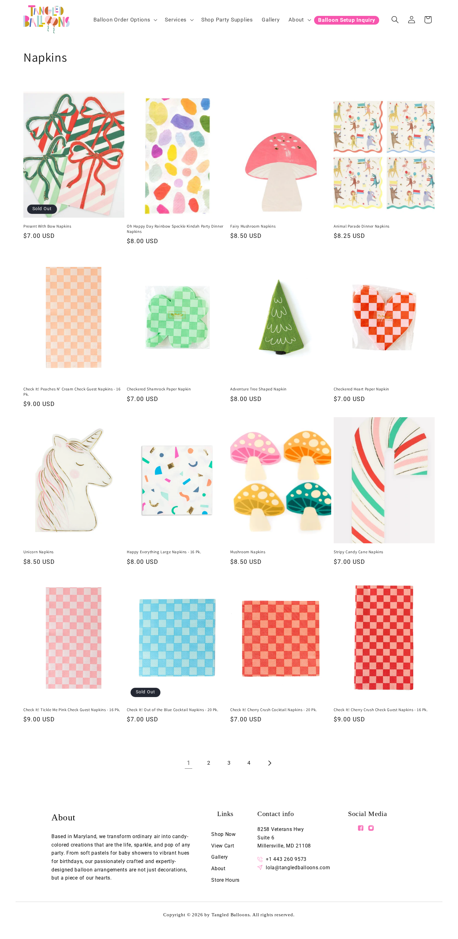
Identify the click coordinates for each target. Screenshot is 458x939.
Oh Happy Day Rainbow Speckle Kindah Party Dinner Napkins (175, 229)
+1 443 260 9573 (286, 859)
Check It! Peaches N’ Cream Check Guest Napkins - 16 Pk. (72, 392)
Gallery (219, 857)
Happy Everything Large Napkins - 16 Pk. (164, 552)
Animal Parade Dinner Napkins (361, 226)
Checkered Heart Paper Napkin (361, 389)
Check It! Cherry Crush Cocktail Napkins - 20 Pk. (273, 709)
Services (176, 20)
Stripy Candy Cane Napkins (358, 552)
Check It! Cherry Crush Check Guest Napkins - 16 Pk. (381, 709)
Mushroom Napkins (247, 552)
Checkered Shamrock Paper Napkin (159, 389)
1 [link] (189, 763)
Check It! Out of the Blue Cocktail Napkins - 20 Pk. (172, 709)
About (296, 20)
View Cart (222, 846)
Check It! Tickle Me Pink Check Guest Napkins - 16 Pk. (71, 709)
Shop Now (223, 834)
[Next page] (269, 763)
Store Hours (225, 880)
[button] (124, 19)
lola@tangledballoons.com (298, 868)
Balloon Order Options (121, 20)
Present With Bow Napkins (47, 226)
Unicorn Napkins (38, 552)
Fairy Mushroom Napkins (252, 226)
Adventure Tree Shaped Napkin (258, 389)
